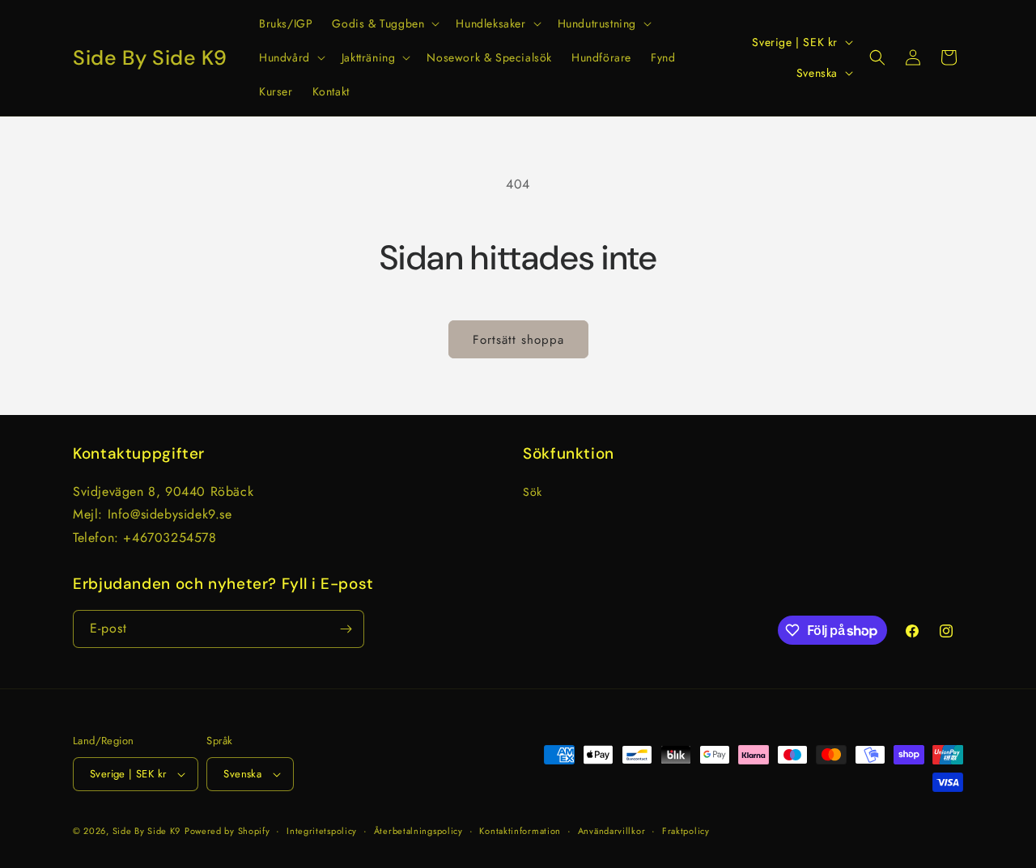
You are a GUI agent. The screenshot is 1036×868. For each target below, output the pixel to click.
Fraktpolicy (686, 830)
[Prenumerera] (345, 629)
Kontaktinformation (520, 830)
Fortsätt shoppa (518, 340)
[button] (384, 23)
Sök (532, 492)
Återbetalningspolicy (418, 830)
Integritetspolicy (322, 830)
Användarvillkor (612, 830)
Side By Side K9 (147, 830)
